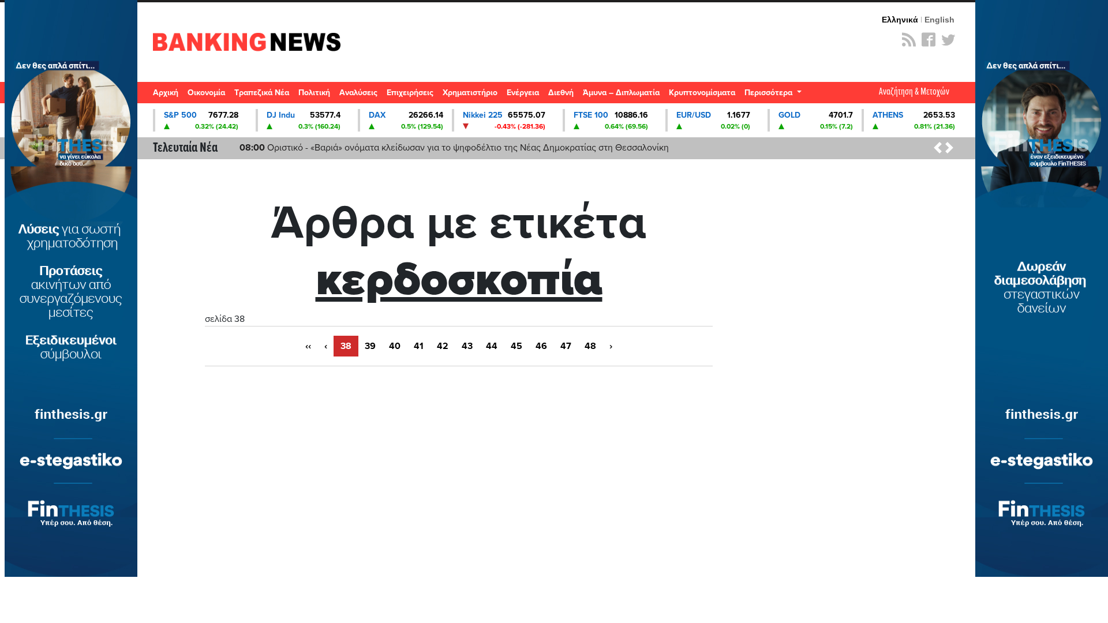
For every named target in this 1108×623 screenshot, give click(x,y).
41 (419, 346)
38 (345, 346)
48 (590, 346)
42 (442, 346)
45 (516, 346)
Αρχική (165, 92)
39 (370, 346)
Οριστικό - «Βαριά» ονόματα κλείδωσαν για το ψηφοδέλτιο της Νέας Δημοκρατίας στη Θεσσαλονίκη (454, 147)
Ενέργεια (523, 92)
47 (565, 346)
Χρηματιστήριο (470, 92)
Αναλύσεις (358, 92)
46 (541, 346)
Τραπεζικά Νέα (261, 92)
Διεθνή (561, 92)
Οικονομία (206, 92)
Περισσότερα (769, 92)
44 (491, 346)
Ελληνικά (900, 19)
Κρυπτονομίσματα (702, 92)
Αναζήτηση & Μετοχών (914, 92)
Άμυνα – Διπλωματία (621, 92)
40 (394, 346)
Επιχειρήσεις (410, 92)
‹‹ (308, 346)
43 (467, 346)
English (939, 19)
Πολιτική (314, 92)
